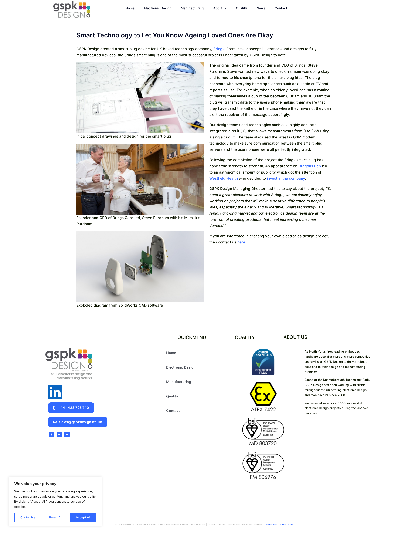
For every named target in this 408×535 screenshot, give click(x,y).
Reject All (55, 517)
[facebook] (51, 434)
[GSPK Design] (71, 3)
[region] (55, 501)
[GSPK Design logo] (69, 348)
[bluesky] (59, 434)
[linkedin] (55, 392)
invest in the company (286, 178)
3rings (218, 49)
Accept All (83, 517)
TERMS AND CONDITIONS (278, 524)
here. (241, 242)
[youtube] (67, 434)
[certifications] (263, 350)
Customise (27, 517)
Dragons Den (309, 166)
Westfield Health (223, 178)
